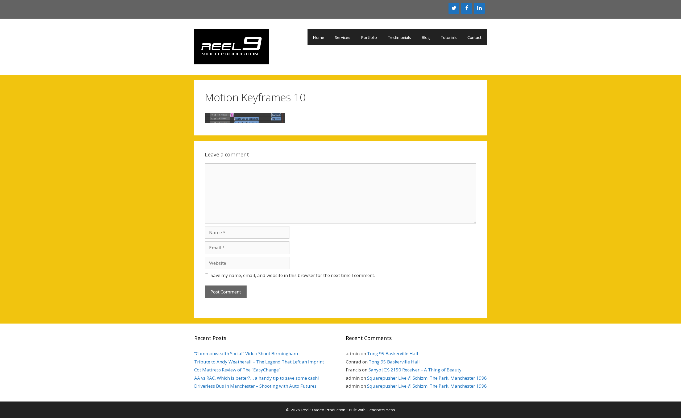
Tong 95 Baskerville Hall (392, 353)
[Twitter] (454, 8)
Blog (426, 37)
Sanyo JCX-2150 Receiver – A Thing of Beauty (415, 370)
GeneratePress (381, 409)
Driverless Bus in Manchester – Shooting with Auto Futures (255, 386)
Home (318, 37)
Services (342, 37)
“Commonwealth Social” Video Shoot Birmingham (246, 353)
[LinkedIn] (479, 8)
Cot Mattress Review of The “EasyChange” (237, 370)
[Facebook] (466, 8)
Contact (474, 37)
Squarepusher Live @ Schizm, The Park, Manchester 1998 (427, 378)
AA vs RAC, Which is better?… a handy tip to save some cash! (256, 378)
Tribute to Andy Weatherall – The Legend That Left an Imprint (259, 362)
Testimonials (399, 37)
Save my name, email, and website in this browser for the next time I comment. (293, 275)
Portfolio (369, 37)
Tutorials (449, 37)
